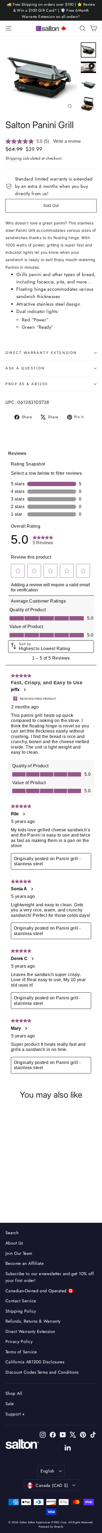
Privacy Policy (19, 1341)
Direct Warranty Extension (41, 353)
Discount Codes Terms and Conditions (42, 1372)
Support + (15, 1414)
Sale (9, 1404)
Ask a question (25, 368)
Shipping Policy (20, 1311)
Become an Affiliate (24, 1263)
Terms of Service (21, 1352)
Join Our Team (18, 1253)
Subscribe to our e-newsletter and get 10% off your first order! (49, 1277)
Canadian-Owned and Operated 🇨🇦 (39, 1291)
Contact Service (20, 1301)
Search (12, 1233)
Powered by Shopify (51, 1527)
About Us (14, 1243)
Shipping (13, 158)
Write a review (67, 141)
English (47, 1471)
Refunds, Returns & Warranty (32, 1321)
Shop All (13, 1393)
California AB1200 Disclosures (34, 1362)
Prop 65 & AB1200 (26, 384)
